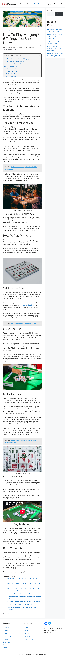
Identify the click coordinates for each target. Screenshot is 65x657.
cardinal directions (28, 305)
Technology (7, 645)
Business (6, 628)
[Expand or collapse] (40, 55)
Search (49, 10)
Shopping (48, 4)
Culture (29, 4)
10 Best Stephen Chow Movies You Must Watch (23, 601)
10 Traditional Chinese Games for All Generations (54, 36)
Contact (26, 633)
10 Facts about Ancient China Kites (19, 604)
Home (22, 4)
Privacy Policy (28, 639)
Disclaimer (27, 636)
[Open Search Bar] (61, 4)
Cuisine (5, 630)
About (26, 630)
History (5, 639)
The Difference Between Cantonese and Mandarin (54, 49)
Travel (55, 4)
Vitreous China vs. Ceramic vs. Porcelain (21, 594)
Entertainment (38, 4)
